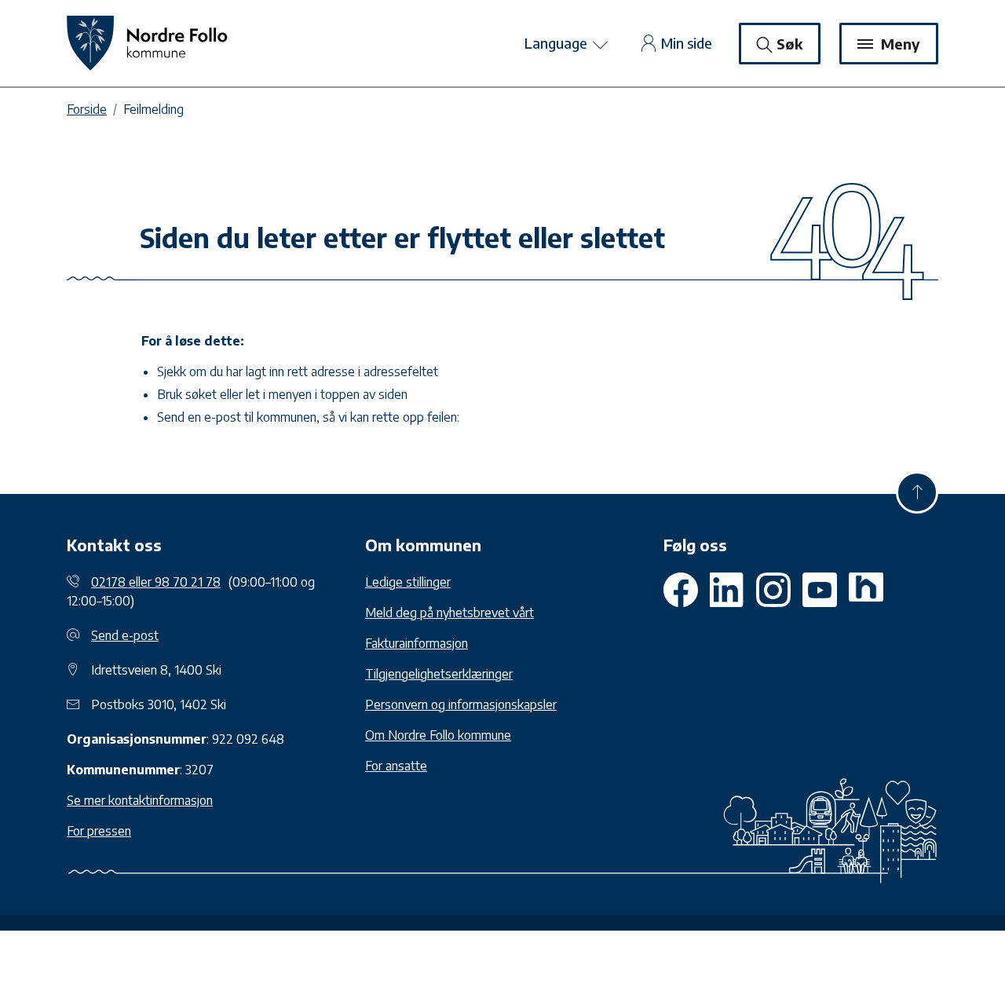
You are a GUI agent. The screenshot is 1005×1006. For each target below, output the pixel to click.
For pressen (99, 831)
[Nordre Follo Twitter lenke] (727, 590)
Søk (789, 44)
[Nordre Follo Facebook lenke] (680, 590)
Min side (686, 43)
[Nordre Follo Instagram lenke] (819, 590)
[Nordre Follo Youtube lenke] (773, 590)
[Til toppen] (917, 492)
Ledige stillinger (408, 582)
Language (557, 43)
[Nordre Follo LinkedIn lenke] (866, 590)
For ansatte (396, 766)
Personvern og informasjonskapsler (461, 704)
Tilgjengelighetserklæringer (439, 674)
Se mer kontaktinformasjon (140, 800)
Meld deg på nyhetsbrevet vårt (449, 612)
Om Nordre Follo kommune (438, 735)
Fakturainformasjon (416, 643)
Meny (898, 44)
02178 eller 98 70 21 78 (156, 582)
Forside (87, 109)
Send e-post (125, 635)
